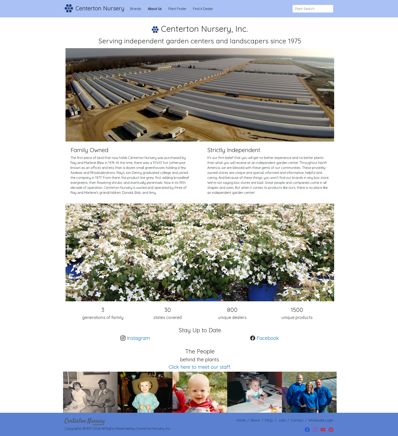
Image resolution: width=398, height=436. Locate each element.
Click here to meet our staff (199, 367)
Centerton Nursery (99, 8)
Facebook (268, 338)
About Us (155, 9)
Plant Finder (177, 9)
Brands (135, 9)
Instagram (138, 338)
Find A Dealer (203, 9)
